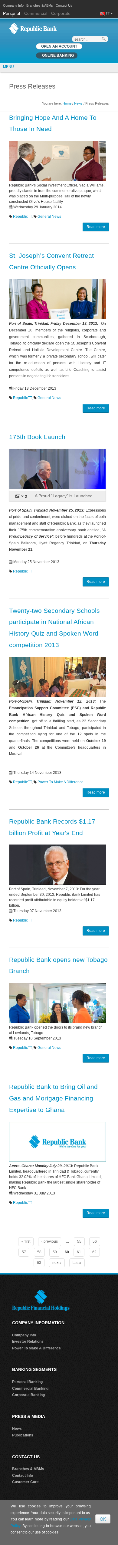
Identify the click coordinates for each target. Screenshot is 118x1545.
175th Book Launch (37, 436)
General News (49, 216)
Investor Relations (28, 1341)
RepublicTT (22, 216)
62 (94, 1252)
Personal (12, 13)
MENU (8, 67)
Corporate (60, 13)
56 (95, 1241)
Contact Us (64, 5)
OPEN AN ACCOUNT (59, 46)
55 (79, 1241)
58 (39, 1252)
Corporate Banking (28, 1395)
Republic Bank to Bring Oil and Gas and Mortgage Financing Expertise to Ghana (53, 1098)
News (78, 103)
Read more (96, 227)
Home (67, 103)
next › (56, 1263)
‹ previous (49, 1241)
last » (77, 1263)
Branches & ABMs (39, 5)
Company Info (13, 5)
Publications (22, 1435)
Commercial (35, 13)
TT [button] (108, 13)
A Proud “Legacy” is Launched (64, 495)
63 (39, 1263)
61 (79, 1252)
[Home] (33, 28)
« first (25, 1241)
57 (24, 1252)
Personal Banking (27, 1382)
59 (55, 1252)
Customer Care (25, 1482)
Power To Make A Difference (61, 782)
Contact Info (22, 1475)
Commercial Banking (30, 1388)
